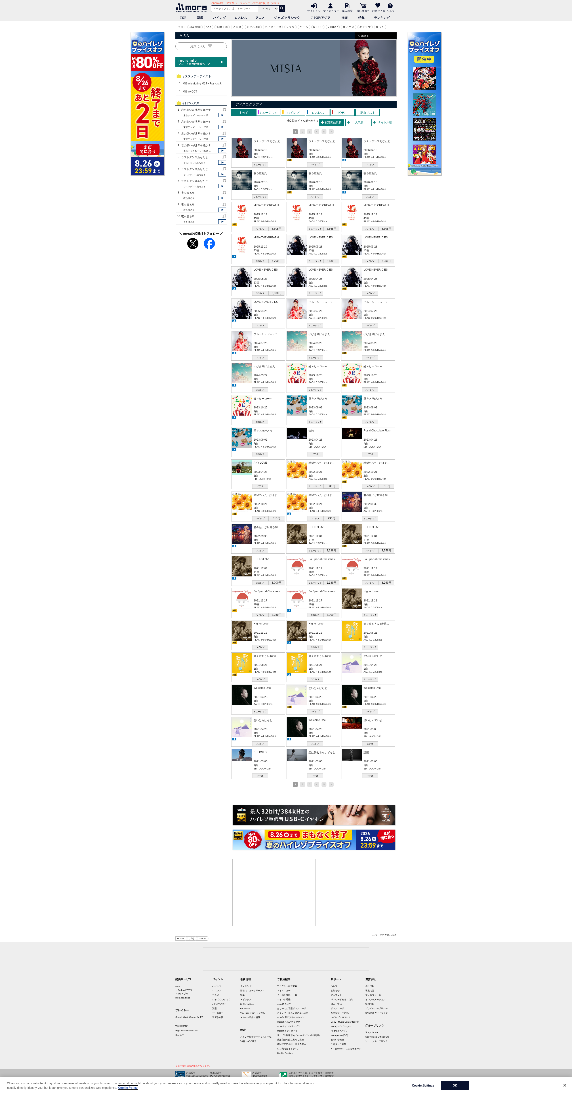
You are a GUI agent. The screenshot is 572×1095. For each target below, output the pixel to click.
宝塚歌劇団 (217, 1017)
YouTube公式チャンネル (252, 1013)
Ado (208, 27)
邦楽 (191, 938)
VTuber (333, 27)
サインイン (314, 10)
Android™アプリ (339, 1031)
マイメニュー (331, 10)
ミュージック (260, 164)
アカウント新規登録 (287, 986)
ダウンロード (337, 1008)
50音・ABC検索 (248, 1041)
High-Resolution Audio (186, 1030)
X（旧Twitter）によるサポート (346, 1048)
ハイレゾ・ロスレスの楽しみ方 (292, 1013)
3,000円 (276, 293)
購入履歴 (347, 10)
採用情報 (369, 1004)
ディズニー (217, 1013)
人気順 (359, 122)
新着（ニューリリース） (252, 990)
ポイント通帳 (283, 999)
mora (178, 986)
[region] (286, 1086)
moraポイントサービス (288, 1026)
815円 (386, 486)
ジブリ (290, 27)
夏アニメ (348, 27)
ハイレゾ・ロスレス (341, 1017)
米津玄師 (222, 27)
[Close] (565, 1085)
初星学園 (195, 27)
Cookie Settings (285, 1053)
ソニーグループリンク (376, 1041)
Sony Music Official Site (377, 1037)
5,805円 (276, 228)
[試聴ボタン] (222, 115)
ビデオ (315, 454)
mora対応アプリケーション (291, 1017)
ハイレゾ (219, 17)
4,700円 (276, 261)
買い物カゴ (363, 10)
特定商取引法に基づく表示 (290, 1039)
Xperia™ (179, 1035)
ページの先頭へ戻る (385, 935)
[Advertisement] (272, 892)
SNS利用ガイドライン (376, 1013)
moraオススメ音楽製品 (288, 1022)
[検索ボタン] (282, 9)
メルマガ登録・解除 (250, 1017)
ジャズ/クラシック (287, 17)
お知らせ (335, 990)
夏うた (380, 27)
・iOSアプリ (181, 993)
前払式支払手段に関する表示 (291, 1044)
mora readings (182, 997)
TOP (183, 17)
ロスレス (241, 17)
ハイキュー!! (273, 27)
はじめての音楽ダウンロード (291, 1008)
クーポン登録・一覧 (287, 995)
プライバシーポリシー (376, 1008)
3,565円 (331, 228)
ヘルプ (391, 10)
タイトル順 (385, 122)
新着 (200, 17)
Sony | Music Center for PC (189, 1017)
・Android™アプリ (185, 990)
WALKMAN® (181, 1026)
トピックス (245, 999)
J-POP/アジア (320, 17)
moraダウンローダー (341, 1026)
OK (455, 1085)
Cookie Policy (127, 1087)
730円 (331, 518)
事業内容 (369, 990)
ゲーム (304, 27)
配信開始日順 (333, 122)
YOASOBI (253, 27)
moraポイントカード (287, 1031)
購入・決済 (336, 1004)
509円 (331, 486)
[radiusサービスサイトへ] (314, 815)
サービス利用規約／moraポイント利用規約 (298, 1035)
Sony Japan (371, 1032)
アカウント (336, 995)
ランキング (382, 17)
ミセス (237, 27)
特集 (361, 17)
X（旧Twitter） (247, 1004)
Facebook (245, 1008)
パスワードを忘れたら (342, 999)
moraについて (284, 1004)
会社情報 (369, 986)
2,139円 (331, 261)
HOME (180, 938)
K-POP (318, 27)
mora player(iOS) (339, 1035)
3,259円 (386, 261)
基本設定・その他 (340, 1013)
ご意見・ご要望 (338, 1044)
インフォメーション (375, 999)
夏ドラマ (365, 27)
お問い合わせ (337, 1039)
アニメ (260, 17)
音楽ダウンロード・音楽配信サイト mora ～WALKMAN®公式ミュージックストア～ (192, 7)
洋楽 (344, 17)
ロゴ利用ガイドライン (288, 1048)
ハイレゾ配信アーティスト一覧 (255, 1037)
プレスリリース (373, 995)
